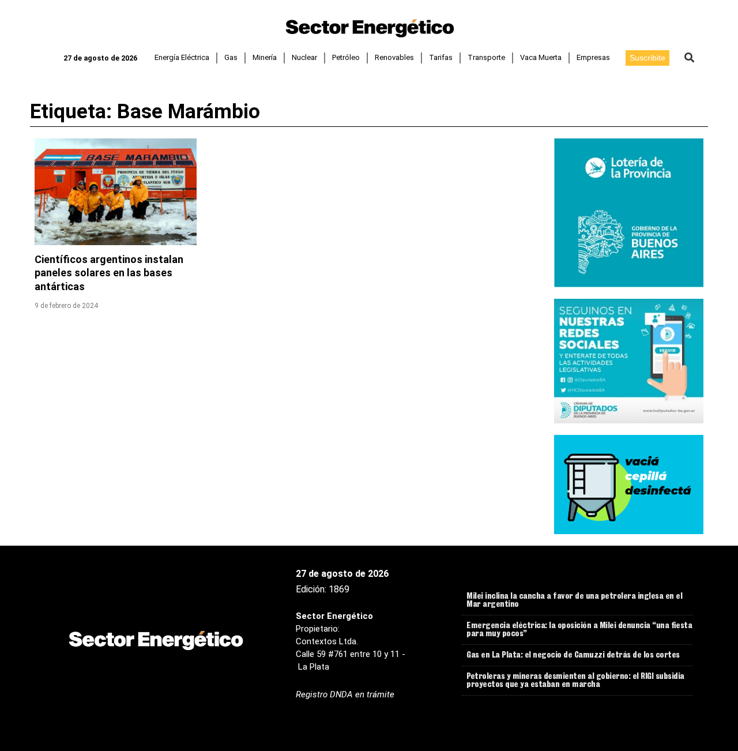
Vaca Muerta (541, 57)
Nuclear (304, 57)
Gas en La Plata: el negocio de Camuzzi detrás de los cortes (573, 656)
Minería (265, 57)
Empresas (593, 57)
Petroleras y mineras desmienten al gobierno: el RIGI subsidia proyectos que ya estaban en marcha (575, 681)
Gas (231, 57)
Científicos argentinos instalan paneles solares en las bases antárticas (109, 272)
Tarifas (441, 57)
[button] (689, 58)
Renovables (394, 57)
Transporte (486, 57)
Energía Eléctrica (182, 57)
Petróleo (346, 57)
